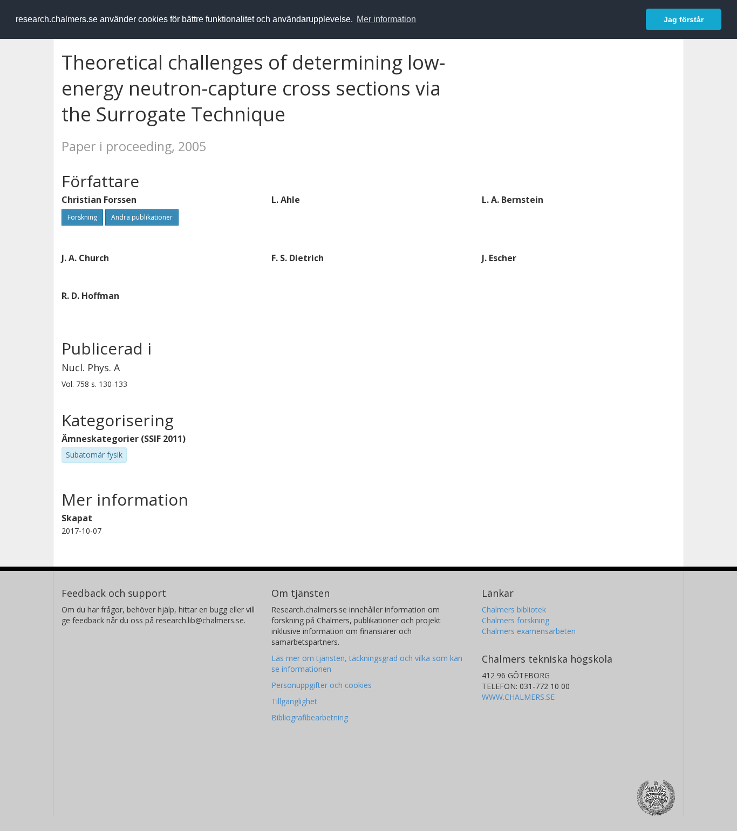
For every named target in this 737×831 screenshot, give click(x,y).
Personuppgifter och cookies (321, 685)
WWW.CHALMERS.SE (518, 697)
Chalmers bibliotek (514, 609)
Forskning (82, 217)
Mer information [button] (386, 19)
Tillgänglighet (294, 701)
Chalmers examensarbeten (529, 631)
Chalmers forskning (515, 620)
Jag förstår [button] (684, 19)
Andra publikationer (142, 217)
